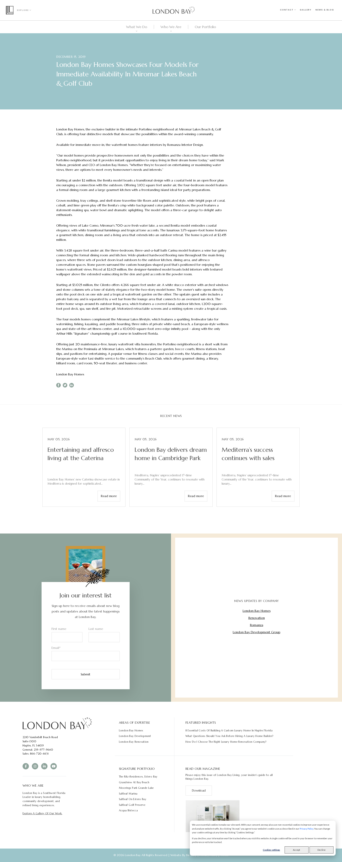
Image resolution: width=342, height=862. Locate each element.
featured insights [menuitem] (200, 722)
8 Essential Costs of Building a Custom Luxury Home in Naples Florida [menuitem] (229, 730)
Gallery (306, 9)
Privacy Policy (306, 828)
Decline (321, 850)
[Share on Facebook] (58, 385)
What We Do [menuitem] (136, 27)
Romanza (256, 625)
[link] (57, 723)
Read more (109, 496)
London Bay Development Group (256, 632)
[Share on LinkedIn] (71, 385)
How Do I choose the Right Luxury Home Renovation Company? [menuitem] (226, 741)
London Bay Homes (70, 374)
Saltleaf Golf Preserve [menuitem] (132, 805)
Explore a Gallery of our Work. (42, 813)
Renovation (256, 618)
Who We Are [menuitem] (171, 27)
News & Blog (324, 9)
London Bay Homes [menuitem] (131, 730)
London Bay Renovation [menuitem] (134, 741)
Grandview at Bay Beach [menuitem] (134, 782)
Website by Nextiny (183, 855)
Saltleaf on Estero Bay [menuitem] (132, 799)
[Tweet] (65, 385)
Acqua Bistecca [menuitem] (128, 810)
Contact (287, 9)
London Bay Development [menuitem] (135, 736)
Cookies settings (271, 850)
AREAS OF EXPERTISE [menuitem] (134, 722)
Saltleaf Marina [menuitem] (128, 793)
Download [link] (199, 790)
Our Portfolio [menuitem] (205, 27)
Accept (296, 850)
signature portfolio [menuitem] (137, 769)
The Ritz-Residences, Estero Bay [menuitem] (138, 776)
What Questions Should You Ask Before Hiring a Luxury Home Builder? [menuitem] (229, 736)
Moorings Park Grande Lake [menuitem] (136, 788)
